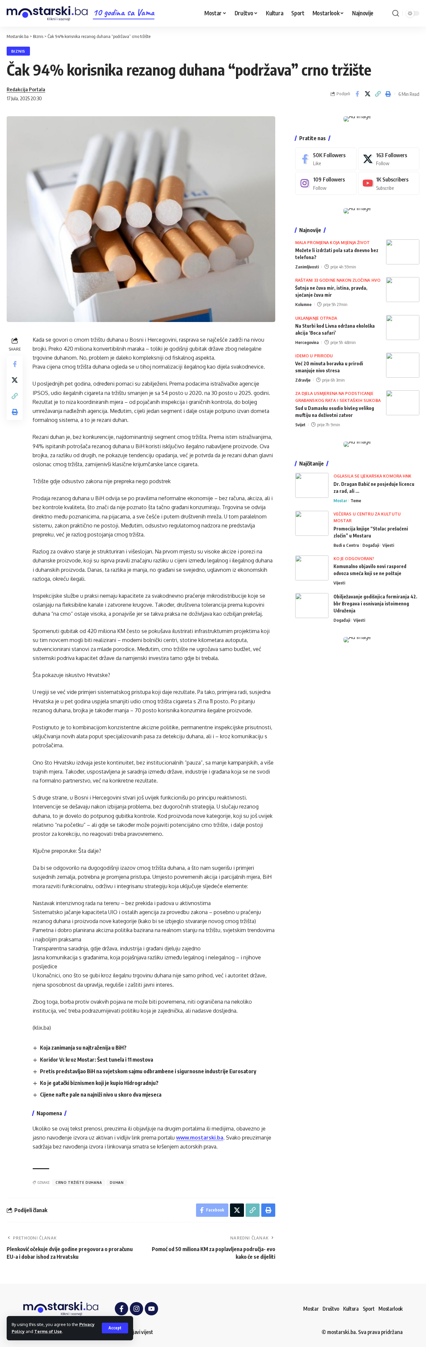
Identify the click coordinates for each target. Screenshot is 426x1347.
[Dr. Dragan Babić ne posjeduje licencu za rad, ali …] (311, 485)
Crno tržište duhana (79, 1182)
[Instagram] (325, 183)
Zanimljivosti (307, 266)
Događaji (370, 545)
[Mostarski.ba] (47, 13)
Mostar (340, 500)
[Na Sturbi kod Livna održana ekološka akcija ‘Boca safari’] (402, 327)
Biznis (18, 51)
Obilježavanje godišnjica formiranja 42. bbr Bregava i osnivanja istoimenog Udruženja (375, 603)
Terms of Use (48, 1331)
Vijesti (388, 545)
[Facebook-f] (121, 1308)
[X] (388, 159)
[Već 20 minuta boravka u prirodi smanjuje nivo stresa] (402, 365)
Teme (355, 500)
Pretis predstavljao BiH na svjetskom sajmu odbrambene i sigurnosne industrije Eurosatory (148, 1071)
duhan (117, 1182)
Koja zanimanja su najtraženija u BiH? (83, 1047)
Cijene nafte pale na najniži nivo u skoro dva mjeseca (100, 1094)
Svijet (300, 424)
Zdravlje (303, 380)
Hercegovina (307, 342)
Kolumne (303, 304)
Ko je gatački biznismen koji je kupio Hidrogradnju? (99, 1083)
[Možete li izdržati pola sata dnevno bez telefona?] (402, 251)
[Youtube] (388, 183)
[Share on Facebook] (357, 94)
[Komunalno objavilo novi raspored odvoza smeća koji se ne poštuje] (311, 567)
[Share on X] (367, 94)
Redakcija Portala (26, 89)
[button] (115, 1328)
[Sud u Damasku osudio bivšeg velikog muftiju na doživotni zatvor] (402, 402)
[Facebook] (325, 159)
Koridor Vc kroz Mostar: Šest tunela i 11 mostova (96, 1059)
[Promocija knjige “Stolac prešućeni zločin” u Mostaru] (311, 523)
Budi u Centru (346, 545)
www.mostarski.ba (199, 1137)
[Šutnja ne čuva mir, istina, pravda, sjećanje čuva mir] (402, 289)
